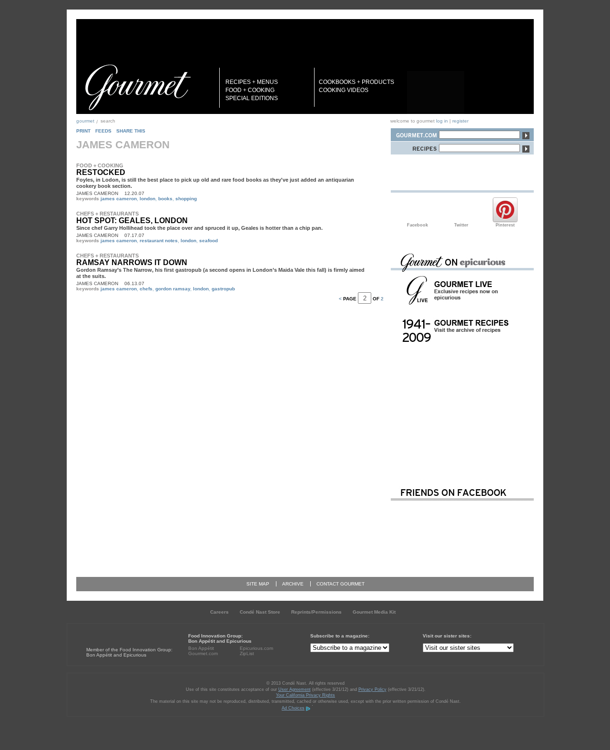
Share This (130, 131)
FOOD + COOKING (249, 90)
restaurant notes (159, 240)
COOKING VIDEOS (343, 90)
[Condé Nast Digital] (123, 632)
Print (83, 131)
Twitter (461, 209)
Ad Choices (293, 708)
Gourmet (85, 120)
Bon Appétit (201, 648)
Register (460, 120)
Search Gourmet (415, 133)
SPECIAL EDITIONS (251, 98)
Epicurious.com (256, 648)
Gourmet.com (203, 653)
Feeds (103, 131)
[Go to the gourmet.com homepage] (138, 87)
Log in (442, 120)
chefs (146, 288)
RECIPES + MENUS (251, 82)
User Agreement (294, 689)
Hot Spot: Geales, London (132, 220)
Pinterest (505, 209)
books (165, 198)
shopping (186, 198)
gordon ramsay (172, 288)
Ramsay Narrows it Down (131, 262)
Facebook (417, 209)
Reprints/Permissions (316, 612)
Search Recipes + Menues (415, 147)
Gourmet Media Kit (374, 612)
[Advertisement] (462, 411)
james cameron (119, 198)
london (147, 198)
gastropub (223, 288)
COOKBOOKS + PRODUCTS (356, 82)
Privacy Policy (372, 689)
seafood (208, 240)
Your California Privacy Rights (305, 695)
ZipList (247, 653)
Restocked (100, 172)
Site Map (257, 583)
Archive (293, 583)
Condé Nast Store (260, 612)
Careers (219, 612)
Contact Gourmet (340, 583)
